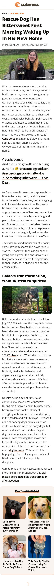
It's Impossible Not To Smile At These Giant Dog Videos (13, 564)
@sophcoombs (12, 159)
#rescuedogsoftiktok (33, 168)
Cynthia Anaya (12, 44)
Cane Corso (9, 138)
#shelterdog (35, 173)
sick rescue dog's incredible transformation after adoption (24, 476)
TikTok (12, 355)
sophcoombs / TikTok (44, 78)
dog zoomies (16, 450)
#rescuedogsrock (14, 173)
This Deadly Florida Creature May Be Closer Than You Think (38, 566)
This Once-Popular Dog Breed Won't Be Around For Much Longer (39, 526)
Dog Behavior (17, 13)
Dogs (4, 13)
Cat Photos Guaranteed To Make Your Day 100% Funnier (11, 526)
